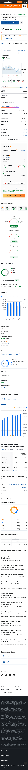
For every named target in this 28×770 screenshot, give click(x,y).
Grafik (8, 43)
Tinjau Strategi (8, 38)
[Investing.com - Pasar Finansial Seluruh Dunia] (9, 2)
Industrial (24, 487)
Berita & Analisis (17, 43)
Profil (9, 47)
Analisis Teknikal (7, 203)
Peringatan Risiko (5, 760)
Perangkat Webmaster (6, 692)
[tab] (7, 208)
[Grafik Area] (5, 50)
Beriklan (17, 686)
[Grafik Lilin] (3, 50)
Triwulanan (11, 403)
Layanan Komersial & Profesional (18, 484)
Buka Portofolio (5, 689)
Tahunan (3, 403)
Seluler (3, 686)
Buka (16, 470)
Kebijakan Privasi (5, 755)
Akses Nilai (22, 87)
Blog (2, 683)
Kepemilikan (14, 47)
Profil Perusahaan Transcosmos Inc (12, 477)
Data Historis (21, 47)
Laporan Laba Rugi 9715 (10, 394)
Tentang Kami (18, 683)
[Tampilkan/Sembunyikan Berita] (10, 50)
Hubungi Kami (18, 689)
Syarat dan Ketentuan (6, 750)
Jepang (25, 493)
